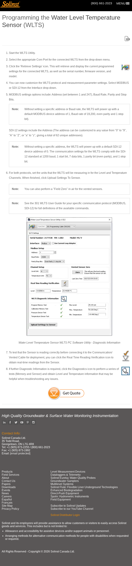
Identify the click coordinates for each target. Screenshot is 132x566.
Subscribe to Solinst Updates (68, 505)
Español (7, 499)
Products (7, 471)
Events (6, 490)
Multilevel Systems (62, 484)
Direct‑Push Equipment (65, 493)
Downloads (9, 487)
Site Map (7, 505)
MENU (120, 3)
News (5, 493)
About (5, 477)
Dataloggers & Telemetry (66, 474)
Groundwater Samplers (65, 480)
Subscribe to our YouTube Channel (72, 508)
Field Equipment (61, 499)
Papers (6, 484)
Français (7, 502)
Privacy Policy (10, 508)
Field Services (10, 474)
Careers (7, 496)
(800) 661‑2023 (101, 3)
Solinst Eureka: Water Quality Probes (73, 477)
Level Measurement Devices (68, 471)
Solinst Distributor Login (65, 515)
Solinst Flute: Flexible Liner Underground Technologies (84, 487)
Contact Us (8, 480)
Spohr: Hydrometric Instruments (70, 496)
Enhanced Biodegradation (66, 490)
